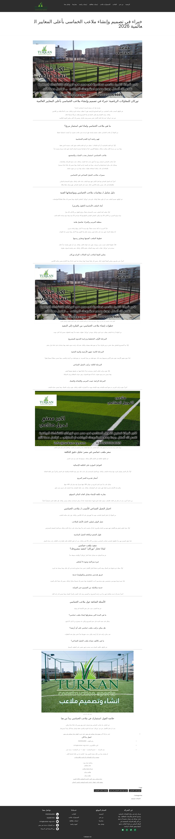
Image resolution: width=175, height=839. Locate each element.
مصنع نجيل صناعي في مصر (93, 734)
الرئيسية (128, 4)
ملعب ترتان (87, 775)
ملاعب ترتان (87, 772)
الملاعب (115, 4)
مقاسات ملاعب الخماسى (101, 790)
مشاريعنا (74, 4)
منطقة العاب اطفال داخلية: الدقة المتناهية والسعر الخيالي (87, 782)
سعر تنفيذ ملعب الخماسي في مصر (118, 790)
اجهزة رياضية (73, 824)
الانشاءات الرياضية (135, 798)
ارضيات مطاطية (73, 821)
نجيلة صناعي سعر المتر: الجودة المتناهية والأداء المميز (87, 779)
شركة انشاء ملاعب (87, 769)
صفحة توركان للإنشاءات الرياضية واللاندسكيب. (86, 757)
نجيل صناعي (87, 765)
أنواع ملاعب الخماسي (135, 790)
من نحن (121, 4)
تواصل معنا (67, 4)
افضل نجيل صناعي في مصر (71, 734)
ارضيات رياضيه (83, 4)
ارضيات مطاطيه (93, 4)
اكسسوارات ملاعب (105, 4)
